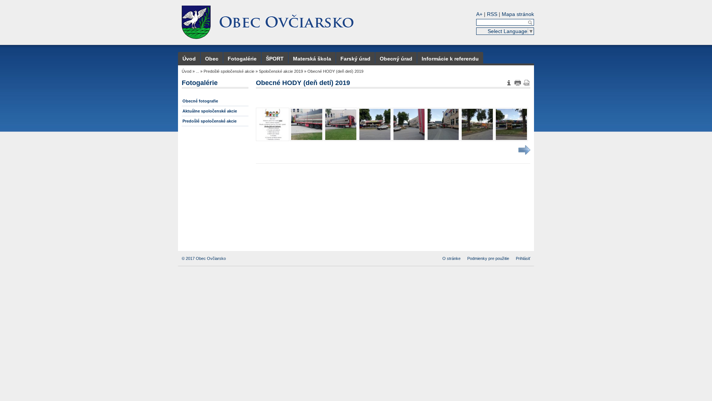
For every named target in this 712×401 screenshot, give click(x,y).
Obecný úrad (396, 59)
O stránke (451, 258)
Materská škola (312, 59)
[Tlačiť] (517, 83)
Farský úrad (355, 59)
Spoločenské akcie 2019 (281, 71)
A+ (479, 14)
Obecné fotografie (200, 101)
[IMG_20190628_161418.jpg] (511, 124)
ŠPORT (275, 59)
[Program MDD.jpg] (272, 124)
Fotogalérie (242, 59)
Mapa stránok (518, 14)
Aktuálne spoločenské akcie (209, 111)
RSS (492, 14)
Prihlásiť (523, 258)
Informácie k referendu (450, 59)
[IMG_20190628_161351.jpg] (375, 124)
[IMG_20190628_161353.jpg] (409, 124)
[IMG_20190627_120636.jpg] (340, 124)
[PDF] (526, 83)
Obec (211, 59)
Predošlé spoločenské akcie (229, 71)
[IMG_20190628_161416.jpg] (477, 124)
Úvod (189, 59)
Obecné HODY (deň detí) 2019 (335, 71)
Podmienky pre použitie (488, 258)
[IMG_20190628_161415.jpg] (443, 124)
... (197, 71)
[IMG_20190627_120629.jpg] (306, 124)
